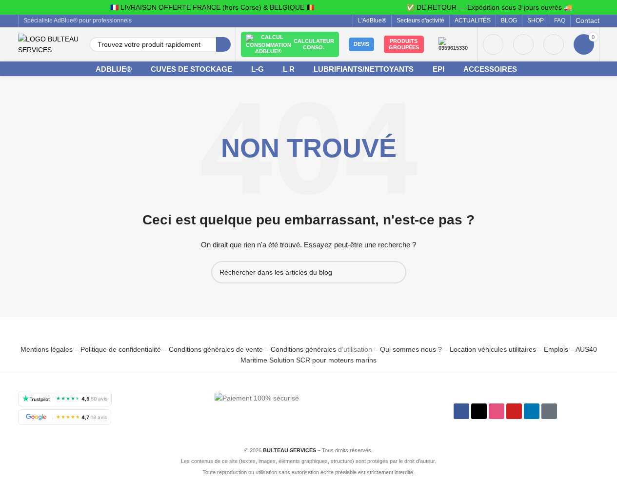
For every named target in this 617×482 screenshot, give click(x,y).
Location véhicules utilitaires (493, 349)
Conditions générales (303, 349)
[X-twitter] (479, 411)
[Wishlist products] (523, 44)
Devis (361, 44)
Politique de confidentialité (120, 349)
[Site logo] (49, 44)
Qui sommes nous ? (411, 349)
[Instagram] (496, 411)
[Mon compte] (493, 44)
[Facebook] (461, 411)
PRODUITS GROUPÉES (404, 44)
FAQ (559, 20)
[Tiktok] (549, 411)
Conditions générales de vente (216, 349)
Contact (587, 20)
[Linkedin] (531, 411)
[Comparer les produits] (553, 44)
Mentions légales (47, 349)
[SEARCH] (223, 44)
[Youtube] (514, 411)
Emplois (556, 349)
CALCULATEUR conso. (314, 44)
